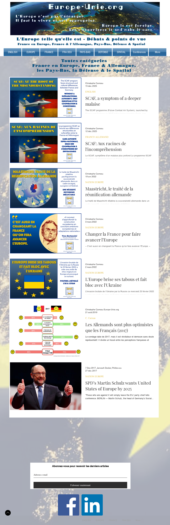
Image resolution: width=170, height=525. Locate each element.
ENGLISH (90, 91)
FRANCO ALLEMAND (96, 136)
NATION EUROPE (94, 182)
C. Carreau (90, 318)
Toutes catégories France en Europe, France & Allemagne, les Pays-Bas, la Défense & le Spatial (84, 65)
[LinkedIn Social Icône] (92, 505)
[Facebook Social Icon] (68, 505)
